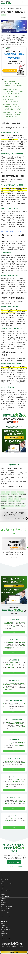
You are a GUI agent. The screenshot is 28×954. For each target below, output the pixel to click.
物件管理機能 (3, 902)
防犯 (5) (23, 505)
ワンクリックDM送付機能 (6, 908)
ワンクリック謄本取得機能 (6, 906)
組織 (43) (18, 501)
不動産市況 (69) (23, 494)
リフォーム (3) (14, 494)
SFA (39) (13, 492)
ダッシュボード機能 (5, 912)
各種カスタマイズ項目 (5, 916)
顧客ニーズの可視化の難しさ (11, 93)
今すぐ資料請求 (10, 70)
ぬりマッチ (3, 931)
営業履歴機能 (3, 904)
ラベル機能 (3, 900)
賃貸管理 (3, 925)
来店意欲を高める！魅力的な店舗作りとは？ (12, 486)
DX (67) (7, 492)
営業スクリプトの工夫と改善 (11, 106)
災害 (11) (16, 498)
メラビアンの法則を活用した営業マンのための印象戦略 (13, 514)
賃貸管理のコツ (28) (20, 503)
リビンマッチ (3, 923)
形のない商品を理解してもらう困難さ (13, 91)
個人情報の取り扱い (5, 879)
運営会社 (3, 894)
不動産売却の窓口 (4, 927)
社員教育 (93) (3, 501)
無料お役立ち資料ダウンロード (7, 890)
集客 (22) (3, 508)
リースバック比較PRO (5, 929)
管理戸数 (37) (11, 501)
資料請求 (3, 886)
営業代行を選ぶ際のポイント (11, 116)
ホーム (2, 873)
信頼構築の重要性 (8, 99)
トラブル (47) (20, 492)
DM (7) (2, 492)
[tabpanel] (14, 546)
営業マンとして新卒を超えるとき (15, 518)
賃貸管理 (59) (11, 503)
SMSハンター (4, 935)
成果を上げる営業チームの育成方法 (12, 109)
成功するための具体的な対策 (9, 104)
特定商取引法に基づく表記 (6, 883)
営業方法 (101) (18, 496)
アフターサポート (4, 918)
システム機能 (3, 875)
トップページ (4, 8)
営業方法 (3, 14)
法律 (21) (10, 498)
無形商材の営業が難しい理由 (9, 89)
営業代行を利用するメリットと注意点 (11, 112)
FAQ (2, 887)
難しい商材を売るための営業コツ (10, 97)
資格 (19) (17, 505)
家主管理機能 (3, 898)
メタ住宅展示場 (4, 933)
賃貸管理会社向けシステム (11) (7, 505)
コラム (8, 8)
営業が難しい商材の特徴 (8, 81)
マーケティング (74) (5, 494)
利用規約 (3, 881)
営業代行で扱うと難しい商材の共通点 (13, 85)
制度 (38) (10, 496)
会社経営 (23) (3, 496)
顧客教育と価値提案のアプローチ (12, 101)
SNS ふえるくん (4, 938)
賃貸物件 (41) (3, 503)
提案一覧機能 (3, 910)
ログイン (3, 892)
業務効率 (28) (3, 498)
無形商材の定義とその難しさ (11, 83)
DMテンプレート (4, 914)
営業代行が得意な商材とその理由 (12, 114)
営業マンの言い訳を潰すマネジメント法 (11, 231)
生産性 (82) (23, 498)
